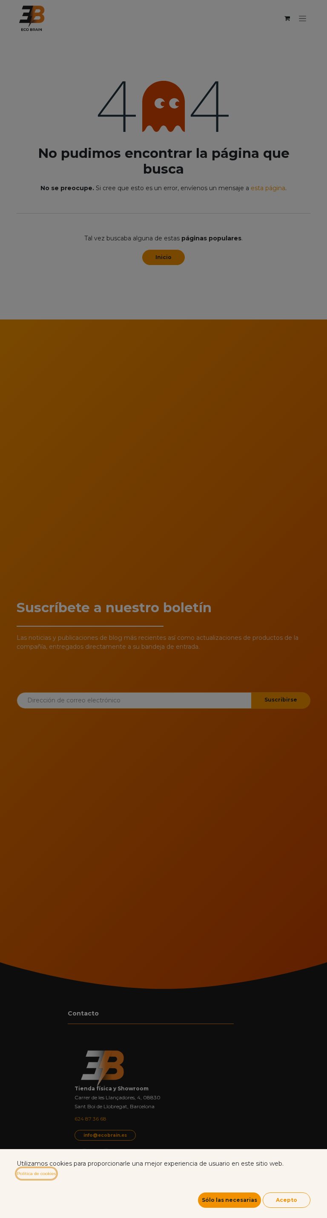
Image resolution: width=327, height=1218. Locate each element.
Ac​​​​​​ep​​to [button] (286, 1200)
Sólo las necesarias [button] (229, 1200)
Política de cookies (36, 1173)
